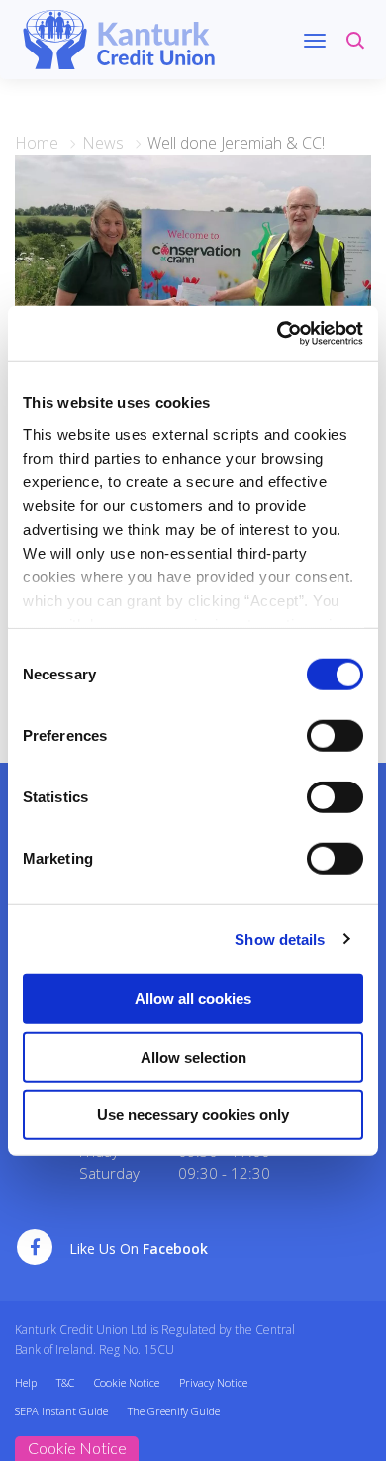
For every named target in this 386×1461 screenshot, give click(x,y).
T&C (65, 1382)
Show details (280, 938)
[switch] (335, 736)
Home (36, 143)
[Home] (119, 38)
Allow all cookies (193, 999)
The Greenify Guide (174, 1411)
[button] (359, 49)
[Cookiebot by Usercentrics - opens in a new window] (277, 333)
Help (26, 1382)
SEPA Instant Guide (61, 1411)
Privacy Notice (213, 1382)
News (103, 143)
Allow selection (193, 1056)
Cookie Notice (126, 1382)
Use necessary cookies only (193, 1114)
